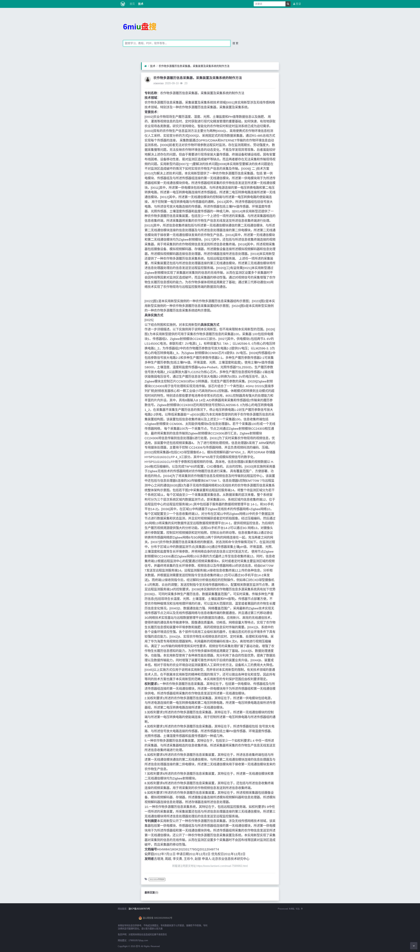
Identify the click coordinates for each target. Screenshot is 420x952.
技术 (140, 3)
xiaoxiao (158, 83)
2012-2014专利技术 (157, 879)
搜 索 (235, 43)
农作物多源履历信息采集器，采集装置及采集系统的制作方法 (194, 66)
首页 (132, 3)
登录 (298, 3)
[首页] (145, 66)
